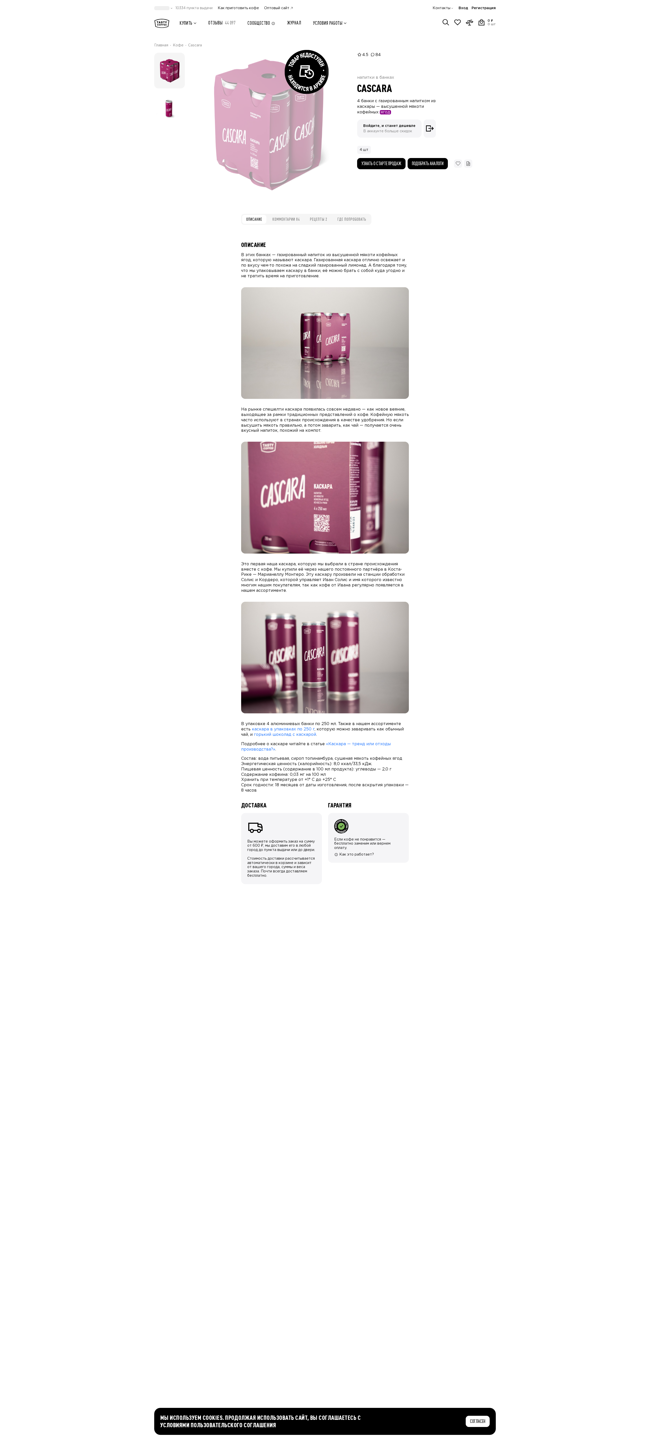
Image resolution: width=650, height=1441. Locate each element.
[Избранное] (457, 22)
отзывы (222, 22)
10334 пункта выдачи (194, 8)
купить (186, 23)
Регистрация (484, 8)
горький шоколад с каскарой (285, 735)
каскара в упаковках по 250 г (283, 729)
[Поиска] (446, 22)
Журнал (294, 22)
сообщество (259, 23)
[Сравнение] (469, 22)
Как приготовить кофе (238, 8)
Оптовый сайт (276, 8)
